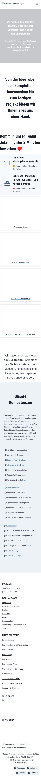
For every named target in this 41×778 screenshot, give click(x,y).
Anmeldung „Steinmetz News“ (14, 625)
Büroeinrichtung (8, 659)
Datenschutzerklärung (11, 606)
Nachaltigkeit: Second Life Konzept (20, 334)
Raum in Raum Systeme (21, 263)
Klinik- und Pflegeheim (20, 299)
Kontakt (5, 610)
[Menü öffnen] (37, 4)
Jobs (4, 628)
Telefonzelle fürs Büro (15, 465)
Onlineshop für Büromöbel (12, 669)
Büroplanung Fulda (9, 664)
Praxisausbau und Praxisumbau (15, 645)
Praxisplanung (12, 550)
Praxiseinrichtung (13, 555)
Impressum (6, 603)
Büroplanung (11, 526)
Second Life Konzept (10, 688)
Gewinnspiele (7, 621)
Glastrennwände (20, 227)
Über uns (6, 614)
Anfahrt (5, 617)
